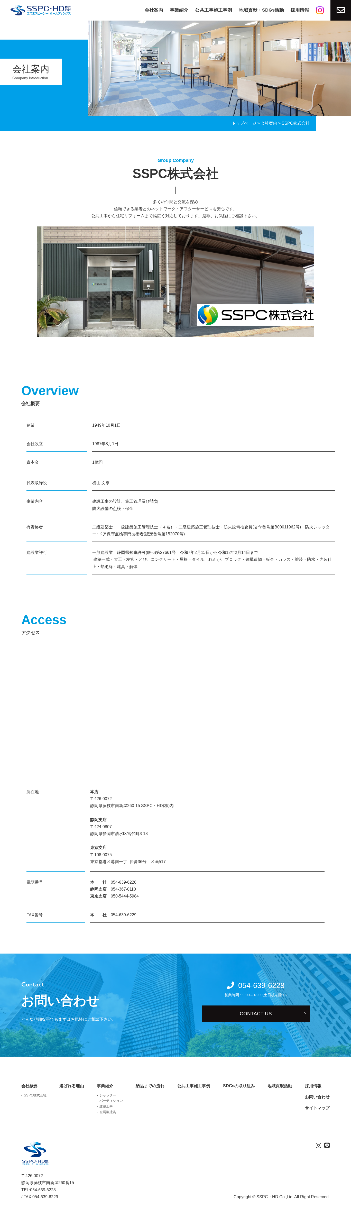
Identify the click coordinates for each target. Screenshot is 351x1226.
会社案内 (154, 10)
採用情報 (300, 10)
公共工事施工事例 (213, 10)
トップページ (244, 123)
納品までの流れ (150, 1086)
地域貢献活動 (279, 1086)
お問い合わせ (317, 1097)
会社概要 (29, 1086)
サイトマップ (317, 1108)
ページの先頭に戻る (344, 1219)
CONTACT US (256, 1013)
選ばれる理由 (71, 1086)
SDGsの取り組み (239, 1086)
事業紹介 (179, 10)
